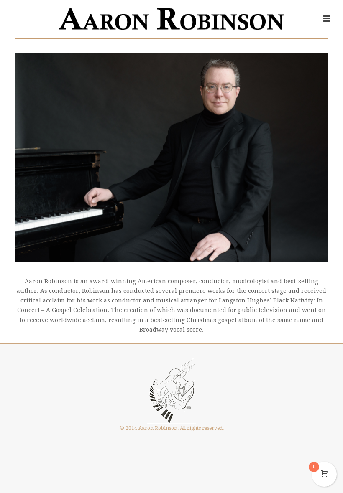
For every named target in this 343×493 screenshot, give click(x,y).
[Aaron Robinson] (171, 19)
